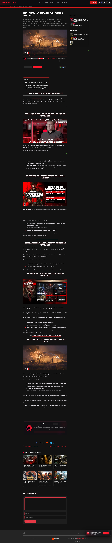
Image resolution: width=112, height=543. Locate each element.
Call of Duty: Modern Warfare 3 (33, 405)
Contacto (75, 538)
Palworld (11, 6)
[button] (37, 443)
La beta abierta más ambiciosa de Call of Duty (35, 88)
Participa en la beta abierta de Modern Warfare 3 (35, 87)
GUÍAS (46, 2)
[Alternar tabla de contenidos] (47, 79)
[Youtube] (76, 533)
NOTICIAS (41, 2)
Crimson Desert (16, 6)
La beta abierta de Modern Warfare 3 (33, 80)
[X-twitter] (83, 533)
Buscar (94, 2)
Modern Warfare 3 (37, 98)
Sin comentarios (64, 60)
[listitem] (99, 2)
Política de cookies (78, 541)
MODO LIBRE (64, 2)
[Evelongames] (9, 2)
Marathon (26, 6)
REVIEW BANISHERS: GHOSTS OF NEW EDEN (47, 239)
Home (24, 55)
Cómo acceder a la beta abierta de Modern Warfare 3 (36, 85)
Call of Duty (35, 55)
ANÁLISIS (52, 2)
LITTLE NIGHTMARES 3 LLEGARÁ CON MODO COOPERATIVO (46, 336)
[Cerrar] (109, 531)
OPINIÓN (57, 2)
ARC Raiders (30, 6)
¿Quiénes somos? (70, 538)
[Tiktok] (78, 533)
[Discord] (81, 533)
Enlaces (86, 538)
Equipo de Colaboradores (43, 424)
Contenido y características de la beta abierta (35, 84)
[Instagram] (85, 533)
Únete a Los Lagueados (81, 538)
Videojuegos (29, 55)
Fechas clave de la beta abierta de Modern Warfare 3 (36, 82)
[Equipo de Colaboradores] (24, 58)
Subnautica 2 (21, 6)
